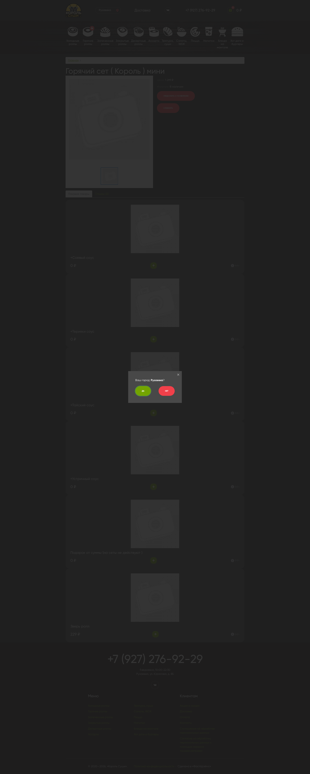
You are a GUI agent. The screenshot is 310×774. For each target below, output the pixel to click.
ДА (143, 391)
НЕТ (166, 391)
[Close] (178, 374)
